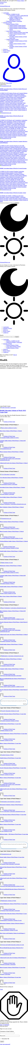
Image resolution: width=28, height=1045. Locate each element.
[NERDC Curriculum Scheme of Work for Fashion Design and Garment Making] (5, 86)
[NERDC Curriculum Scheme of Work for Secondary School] (5, 189)
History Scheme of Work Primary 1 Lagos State (10, 743)
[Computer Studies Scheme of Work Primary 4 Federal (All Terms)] (9, 572)
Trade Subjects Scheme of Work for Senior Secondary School (13, 109)
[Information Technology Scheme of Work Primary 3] (10, 801)
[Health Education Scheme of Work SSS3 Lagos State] (8, 407)
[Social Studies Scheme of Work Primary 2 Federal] (7, 494)
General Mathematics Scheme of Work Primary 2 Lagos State (13, 733)
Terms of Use (3, 2)
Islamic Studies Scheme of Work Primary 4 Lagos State (12, 857)
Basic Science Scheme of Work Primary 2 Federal (11, 430)
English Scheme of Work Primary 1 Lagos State (10, 723)
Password (2, 1035)
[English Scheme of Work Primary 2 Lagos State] (7, 755)
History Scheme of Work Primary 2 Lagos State (10, 777)
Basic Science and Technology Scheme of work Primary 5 (12, 933)
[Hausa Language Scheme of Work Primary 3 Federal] (5, 518)
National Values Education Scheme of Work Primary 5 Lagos (13, 913)
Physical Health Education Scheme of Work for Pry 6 (11, 947)
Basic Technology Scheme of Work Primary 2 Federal (12, 507)
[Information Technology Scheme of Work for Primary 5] (11, 920)
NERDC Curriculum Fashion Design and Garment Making (13, 96)
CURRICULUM (4, 93)
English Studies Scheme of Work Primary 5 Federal (11, 644)
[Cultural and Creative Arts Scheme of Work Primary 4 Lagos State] (5, 875)
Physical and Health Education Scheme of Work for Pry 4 (12, 889)
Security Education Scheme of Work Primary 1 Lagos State (13, 713)
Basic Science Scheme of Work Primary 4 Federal (11, 596)
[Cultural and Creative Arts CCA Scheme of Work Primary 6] (5, 954)
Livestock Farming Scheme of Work (9, 172)
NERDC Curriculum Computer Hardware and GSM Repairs (13, 152)
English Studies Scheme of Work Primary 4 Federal (11, 586)
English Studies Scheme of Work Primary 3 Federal (11, 551)
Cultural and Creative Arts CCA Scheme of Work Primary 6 (13, 957)
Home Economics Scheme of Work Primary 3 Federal (12, 531)
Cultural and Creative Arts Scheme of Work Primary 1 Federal (14, 463)
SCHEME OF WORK (15, 128)
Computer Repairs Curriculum (20, 148)
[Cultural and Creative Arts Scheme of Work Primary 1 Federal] (14, 460)
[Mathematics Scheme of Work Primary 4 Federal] (6, 562)
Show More (9, 83)
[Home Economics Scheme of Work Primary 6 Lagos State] (7, 964)
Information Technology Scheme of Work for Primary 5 (12, 923)
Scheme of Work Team (9, 421)
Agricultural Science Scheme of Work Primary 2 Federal (12, 487)
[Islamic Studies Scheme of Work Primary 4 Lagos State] (5, 854)
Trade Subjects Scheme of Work (17, 132)
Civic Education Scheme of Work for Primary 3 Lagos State (13, 814)
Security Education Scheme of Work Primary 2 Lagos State (13, 767)
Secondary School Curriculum (20, 198)
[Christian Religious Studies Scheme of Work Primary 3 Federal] (11, 538)
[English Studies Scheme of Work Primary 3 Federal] (9, 548)
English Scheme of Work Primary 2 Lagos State (10, 758)
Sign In (15, 354)
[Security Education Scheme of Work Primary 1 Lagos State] (9, 711)
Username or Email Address (7, 1031)
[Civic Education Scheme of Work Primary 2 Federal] (7, 474)
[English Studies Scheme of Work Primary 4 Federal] (7, 583)
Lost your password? (5, 1044)
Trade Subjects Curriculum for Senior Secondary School (12, 105)
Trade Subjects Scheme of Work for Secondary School (13, 108)
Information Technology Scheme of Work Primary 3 (11, 804)
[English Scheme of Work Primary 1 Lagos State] (9, 720)
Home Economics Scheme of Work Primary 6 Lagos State (12, 967)
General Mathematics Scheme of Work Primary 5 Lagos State (13, 903)
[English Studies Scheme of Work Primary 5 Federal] (8, 641)
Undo (1, 989)
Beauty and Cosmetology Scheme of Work (10, 121)
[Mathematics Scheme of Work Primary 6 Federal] (11, 656)
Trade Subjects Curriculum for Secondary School (13, 103)
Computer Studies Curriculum (7, 150)
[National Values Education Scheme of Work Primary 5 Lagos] (10, 910)
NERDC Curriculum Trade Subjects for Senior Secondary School (13, 156)
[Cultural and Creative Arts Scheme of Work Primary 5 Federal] (14, 631)
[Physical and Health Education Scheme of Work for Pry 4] (12, 886)
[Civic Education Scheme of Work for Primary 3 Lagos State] (12, 811)
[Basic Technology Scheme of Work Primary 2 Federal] (13, 504)
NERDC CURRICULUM (15, 96)
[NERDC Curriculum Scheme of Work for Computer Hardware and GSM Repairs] (5, 138)
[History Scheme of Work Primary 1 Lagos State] (6, 740)
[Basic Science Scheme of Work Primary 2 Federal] (8, 427)
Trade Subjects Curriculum (15, 103)
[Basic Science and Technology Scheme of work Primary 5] (9, 930)
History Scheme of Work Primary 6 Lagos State (10, 977)
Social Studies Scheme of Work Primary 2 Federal (11, 497)
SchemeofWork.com (5, 6)
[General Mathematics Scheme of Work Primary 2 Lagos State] (6, 730)
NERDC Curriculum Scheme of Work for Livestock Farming (13, 168)
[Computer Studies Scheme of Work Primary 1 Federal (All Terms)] (9, 437)
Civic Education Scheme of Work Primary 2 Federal (11, 477)
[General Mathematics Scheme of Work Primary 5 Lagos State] (8, 900)
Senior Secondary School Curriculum (9, 200)
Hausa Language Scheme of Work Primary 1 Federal (11, 451)
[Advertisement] (14, 391)
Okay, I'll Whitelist (4, 1024)
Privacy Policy (20, 0)
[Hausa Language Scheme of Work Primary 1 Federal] (5, 448)
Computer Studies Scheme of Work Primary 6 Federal (12, 668)
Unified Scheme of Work (10, 137)
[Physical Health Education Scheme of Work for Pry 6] (12, 944)
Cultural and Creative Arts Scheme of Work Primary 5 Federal (14, 634)
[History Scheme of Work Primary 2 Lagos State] (7, 774)
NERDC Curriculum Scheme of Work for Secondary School (13, 192)
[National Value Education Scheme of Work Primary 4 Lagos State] (10, 864)
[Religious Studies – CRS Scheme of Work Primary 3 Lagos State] (6, 831)
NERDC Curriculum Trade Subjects (9, 98)
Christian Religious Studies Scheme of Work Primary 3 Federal (14, 541)
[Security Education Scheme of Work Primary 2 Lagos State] (8, 764)
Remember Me (5, 1038)
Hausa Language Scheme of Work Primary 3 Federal (11, 521)
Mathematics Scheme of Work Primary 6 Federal (11, 659)
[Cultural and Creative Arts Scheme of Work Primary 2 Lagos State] (14, 785)
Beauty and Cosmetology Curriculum (18, 120)
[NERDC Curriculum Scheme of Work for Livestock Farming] (5, 165)
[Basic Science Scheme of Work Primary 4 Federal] (8, 593)
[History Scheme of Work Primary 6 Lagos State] (5, 974)
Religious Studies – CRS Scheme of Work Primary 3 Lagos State (14, 834)
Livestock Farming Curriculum (16, 171)
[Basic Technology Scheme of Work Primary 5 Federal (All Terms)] (13, 608)
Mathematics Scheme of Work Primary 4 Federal (11, 565)
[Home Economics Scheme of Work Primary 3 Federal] (9, 528)
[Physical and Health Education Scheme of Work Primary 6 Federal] (10, 675)
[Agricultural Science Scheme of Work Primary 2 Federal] (8, 484)
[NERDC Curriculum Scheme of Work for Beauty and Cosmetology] (5, 112)
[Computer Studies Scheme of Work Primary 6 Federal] (7, 665)
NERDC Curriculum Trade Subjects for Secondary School (12, 99)
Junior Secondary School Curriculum (11, 196)
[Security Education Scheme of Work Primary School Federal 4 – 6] (12, 619)
